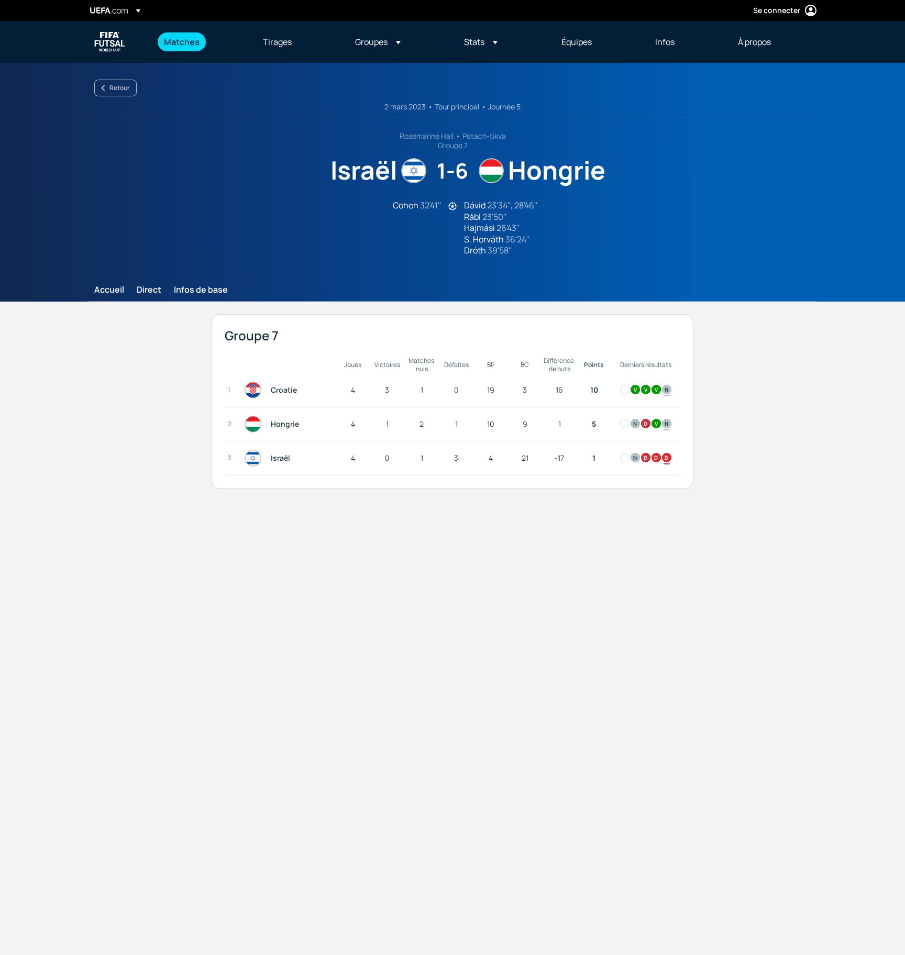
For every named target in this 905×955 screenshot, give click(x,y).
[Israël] (255, 458)
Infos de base (201, 290)
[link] (181, 42)
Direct (149, 290)
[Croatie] (255, 390)
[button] (377, 42)
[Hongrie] (255, 424)
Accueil (109, 290)
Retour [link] (119, 87)
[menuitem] (200, 42)
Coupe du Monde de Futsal (110, 42)
